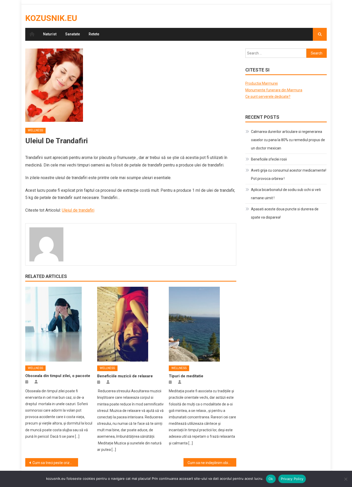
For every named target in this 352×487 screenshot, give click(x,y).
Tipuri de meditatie (186, 376)
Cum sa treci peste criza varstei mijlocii (55, 463)
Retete (94, 34)
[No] (345, 479)
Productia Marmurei (261, 83)
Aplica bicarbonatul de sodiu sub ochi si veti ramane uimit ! (286, 194)
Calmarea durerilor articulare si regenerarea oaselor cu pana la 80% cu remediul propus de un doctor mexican (288, 140)
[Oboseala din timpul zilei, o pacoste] (59, 324)
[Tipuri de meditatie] (202, 324)
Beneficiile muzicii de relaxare (125, 376)
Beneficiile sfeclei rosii (269, 159)
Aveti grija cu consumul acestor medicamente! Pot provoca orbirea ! (288, 174)
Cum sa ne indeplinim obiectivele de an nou (212, 463)
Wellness (35, 130)
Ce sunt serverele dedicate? (267, 96)
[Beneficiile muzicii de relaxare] (131, 324)
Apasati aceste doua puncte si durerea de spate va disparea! (285, 213)
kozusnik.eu (51, 18)
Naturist (49, 34)
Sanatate (72, 34)
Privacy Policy (292, 479)
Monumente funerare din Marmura (273, 90)
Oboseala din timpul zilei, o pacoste (57, 375)
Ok (271, 479)
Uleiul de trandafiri (78, 210)
